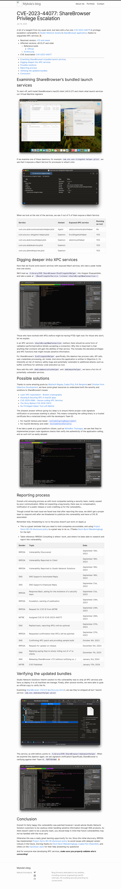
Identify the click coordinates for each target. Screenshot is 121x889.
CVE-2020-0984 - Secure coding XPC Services (41, 400)
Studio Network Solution (51, 33)
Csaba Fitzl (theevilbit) (88, 844)
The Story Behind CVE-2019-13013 (35, 403)
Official (30, 49)
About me (80, 4)
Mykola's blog (31, 4)
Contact (100, 4)
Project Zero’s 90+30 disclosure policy (50, 841)
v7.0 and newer (43, 40)
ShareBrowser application (75, 33)
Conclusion (25, 73)
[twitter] (35, 872)
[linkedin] (35, 876)
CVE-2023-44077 (82, 30)
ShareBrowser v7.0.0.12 (37, 690)
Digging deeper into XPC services (35, 62)
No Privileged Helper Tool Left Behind (37, 406)
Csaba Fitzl (69, 384)
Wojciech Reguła (55, 384)
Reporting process (28, 68)
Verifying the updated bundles (33, 71)
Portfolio (91, 4)
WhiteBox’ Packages (74, 428)
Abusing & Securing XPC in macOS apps (38, 397)
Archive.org (29, 51)
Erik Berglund (81, 384)
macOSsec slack (36, 847)
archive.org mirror (56, 690)
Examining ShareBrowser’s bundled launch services (43, 59)
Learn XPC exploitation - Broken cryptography (41, 394)
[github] (35, 879)
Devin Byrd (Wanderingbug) (90, 529)
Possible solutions (28, 65)
